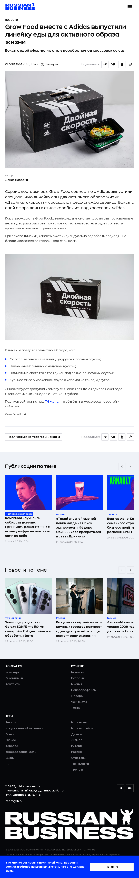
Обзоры (77, 696)
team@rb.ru (14, 801)
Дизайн (10, 758)
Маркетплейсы (82, 728)
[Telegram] (120, 788)
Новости (11, 20)
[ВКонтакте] (130, 788)
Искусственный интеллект (25, 728)
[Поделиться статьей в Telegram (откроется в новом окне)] (104, 64)
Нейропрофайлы (83, 690)
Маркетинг (79, 722)
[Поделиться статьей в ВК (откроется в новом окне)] (113, 64)
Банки (9, 734)
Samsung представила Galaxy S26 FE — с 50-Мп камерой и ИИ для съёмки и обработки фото (28, 629)
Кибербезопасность (20, 752)
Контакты (12, 684)
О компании (14, 678)
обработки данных (33, 866)
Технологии (80, 764)
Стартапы (78, 758)
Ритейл (76, 746)
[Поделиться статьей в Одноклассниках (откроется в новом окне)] (121, 64)
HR (7, 764)
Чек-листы (79, 702)
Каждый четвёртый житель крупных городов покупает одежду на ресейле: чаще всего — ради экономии (79, 629)
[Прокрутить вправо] (130, 466)
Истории (77, 678)
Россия (76, 752)
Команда (12, 672)
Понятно (112, 866)
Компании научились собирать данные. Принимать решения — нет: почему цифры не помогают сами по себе (28, 527)
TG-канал (53, 401)
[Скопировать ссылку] (130, 64)
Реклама (11, 722)
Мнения (76, 684)
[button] (130, 6)
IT (6, 769)
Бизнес (10, 740)
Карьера (11, 746)
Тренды (77, 769)
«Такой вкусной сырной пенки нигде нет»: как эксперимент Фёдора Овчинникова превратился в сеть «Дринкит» (78, 527)
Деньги (76, 734)
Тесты (76, 707)
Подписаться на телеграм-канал (32, 437)
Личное (76, 740)
